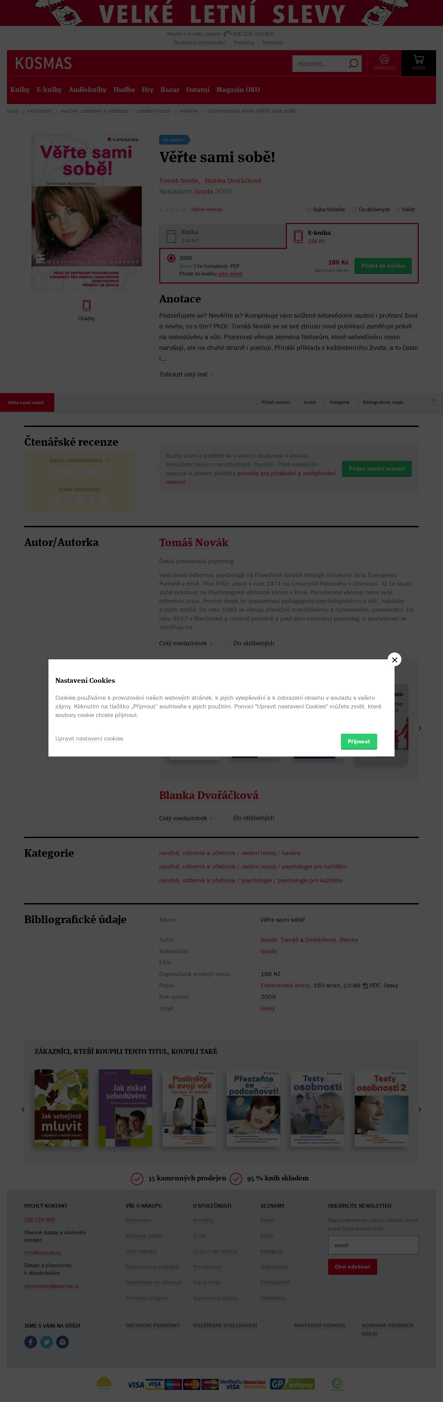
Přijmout (359, 741)
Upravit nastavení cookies (89, 738)
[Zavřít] (394, 659)
